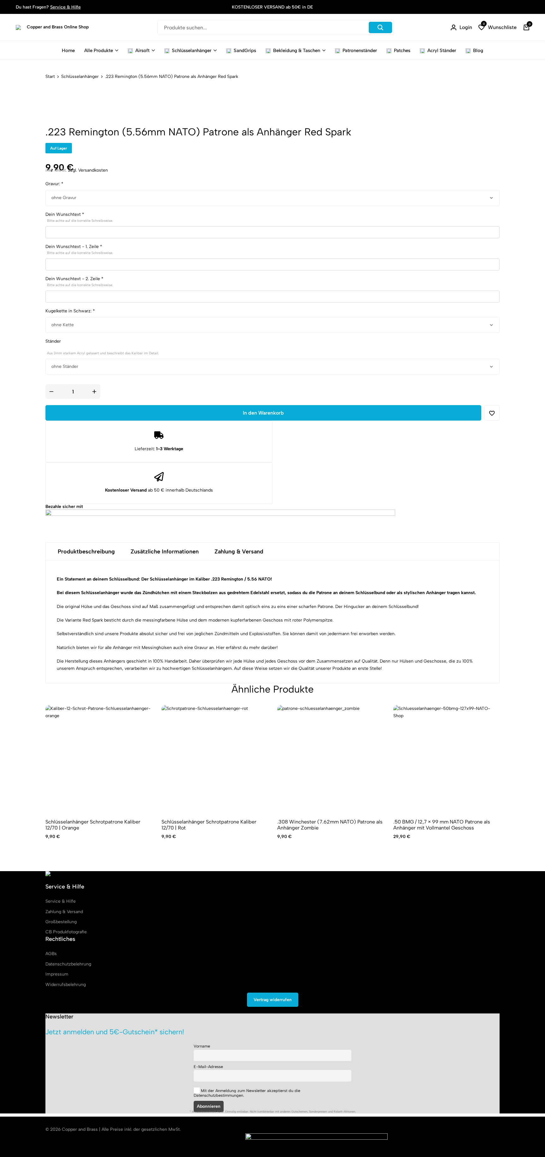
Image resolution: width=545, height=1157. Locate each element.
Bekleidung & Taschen (296, 50)
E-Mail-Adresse (208, 1066)
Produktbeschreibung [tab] (86, 551)
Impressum (56, 974)
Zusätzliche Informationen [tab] (165, 551)
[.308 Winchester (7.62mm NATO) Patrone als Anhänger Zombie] (330, 758)
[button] (497, 27)
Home (68, 50)
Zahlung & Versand (64, 911)
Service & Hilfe (65, 7)
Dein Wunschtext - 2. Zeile (79, 281)
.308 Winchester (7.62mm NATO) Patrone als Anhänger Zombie (330, 825)
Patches (402, 50)
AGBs (51, 953)
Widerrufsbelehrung (65, 984)
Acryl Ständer (441, 50)
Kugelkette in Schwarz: (70, 311)
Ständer (102, 347)
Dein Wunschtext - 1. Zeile (79, 249)
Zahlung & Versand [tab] (238, 551)
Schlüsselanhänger (191, 50)
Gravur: (54, 183)
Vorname (202, 1046)
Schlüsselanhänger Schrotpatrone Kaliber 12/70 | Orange (92, 825)
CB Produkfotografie (66, 932)
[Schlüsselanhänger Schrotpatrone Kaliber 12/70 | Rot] (214, 758)
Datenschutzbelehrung (68, 964)
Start (50, 76)
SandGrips (245, 50)
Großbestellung (61, 921)
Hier (220, 647)
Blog (478, 50)
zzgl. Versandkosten (88, 170)
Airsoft (142, 50)
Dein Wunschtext (79, 217)
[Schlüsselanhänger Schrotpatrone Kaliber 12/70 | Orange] (98, 758)
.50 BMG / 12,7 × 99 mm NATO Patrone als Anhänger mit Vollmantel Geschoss (441, 825)
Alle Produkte (98, 50)
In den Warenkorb (263, 413)
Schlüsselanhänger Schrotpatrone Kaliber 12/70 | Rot (208, 825)
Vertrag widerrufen (273, 999)
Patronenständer (360, 50)
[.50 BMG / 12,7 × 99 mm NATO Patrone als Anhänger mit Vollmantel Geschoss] (446, 758)
